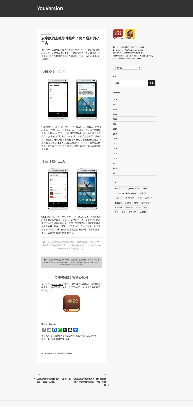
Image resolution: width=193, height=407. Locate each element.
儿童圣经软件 (129, 198)
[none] (127, 68)
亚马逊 (117, 198)
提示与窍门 (61, 353)
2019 (115, 133)
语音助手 (132, 212)
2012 (115, 168)
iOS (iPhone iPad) (131, 188)
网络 (138, 207)
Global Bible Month (133, 58)
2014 (115, 158)
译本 (116, 212)
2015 (115, 153)
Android (48, 353)
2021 (115, 124)
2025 (115, 104)
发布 (54, 353)
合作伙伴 (148, 198)
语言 (123, 212)
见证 (145, 207)
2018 (115, 138)
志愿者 (128, 202)
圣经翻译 (118, 202)
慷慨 (136, 202)
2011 (115, 173)
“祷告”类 (142, 193)
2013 (115, 163)
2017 (115, 143)
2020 (115, 128)
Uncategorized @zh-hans (125, 193)
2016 (115, 148)
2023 (115, 114)
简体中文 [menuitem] (118, 67)
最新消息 (69, 353)
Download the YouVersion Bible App (128, 49)
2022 (115, 119)
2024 (115, 109)
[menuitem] (67, 336)
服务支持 (129, 207)
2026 (115, 99)
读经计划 (143, 212)
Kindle (145, 188)
